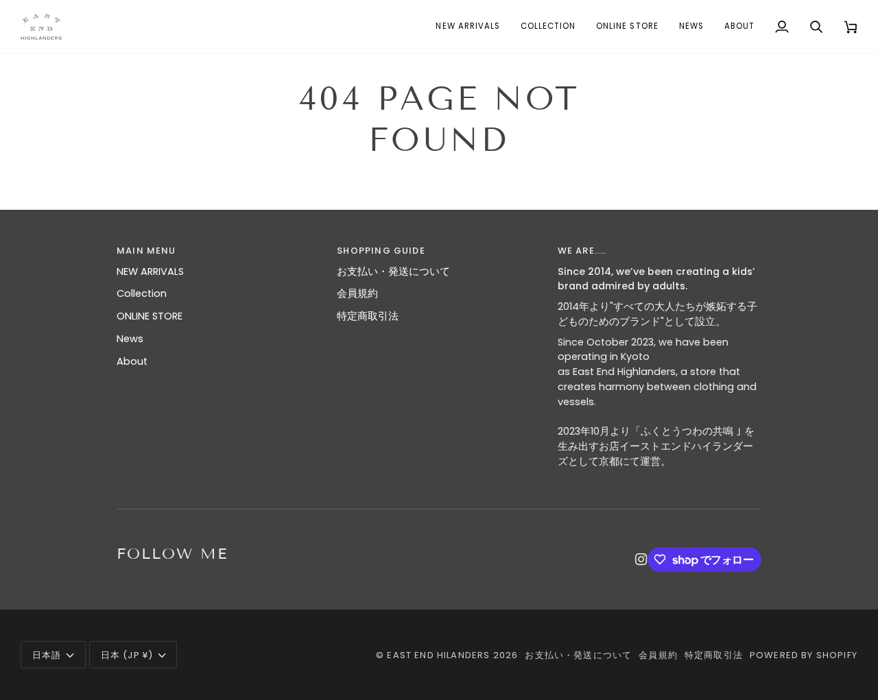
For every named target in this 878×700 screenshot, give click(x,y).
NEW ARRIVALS (150, 271)
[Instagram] (641, 559)
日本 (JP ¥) (127, 655)
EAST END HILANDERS (438, 655)
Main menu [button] (146, 250)
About (132, 361)
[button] (548, 26)
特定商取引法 (368, 316)
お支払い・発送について (393, 271)
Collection (142, 293)
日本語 (47, 655)
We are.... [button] (582, 250)
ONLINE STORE (149, 316)
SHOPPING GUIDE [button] (381, 250)
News (130, 339)
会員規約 (357, 293)
